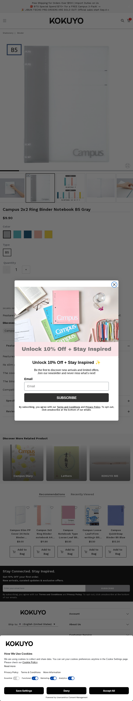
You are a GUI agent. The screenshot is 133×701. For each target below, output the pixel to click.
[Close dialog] (114, 284)
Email (28, 379)
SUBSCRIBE (67, 398)
